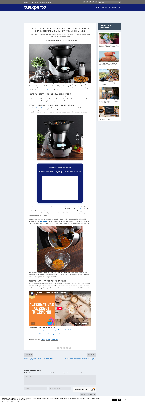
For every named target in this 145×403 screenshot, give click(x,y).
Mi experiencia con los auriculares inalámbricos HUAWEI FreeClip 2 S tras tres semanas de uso (109, 46)
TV (119, 7)
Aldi (81, 209)
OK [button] (119, 399)
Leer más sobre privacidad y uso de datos (132, 399)
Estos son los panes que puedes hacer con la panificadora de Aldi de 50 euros (52, 330)
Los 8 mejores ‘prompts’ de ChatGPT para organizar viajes (108, 118)
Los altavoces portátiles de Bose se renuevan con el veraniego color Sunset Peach (108, 65)
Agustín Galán (55, 40)
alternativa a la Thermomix (39, 108)
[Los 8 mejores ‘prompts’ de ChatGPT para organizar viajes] (109, 111)
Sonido (114, 7)
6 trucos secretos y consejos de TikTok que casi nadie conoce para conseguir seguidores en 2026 (109, 101)
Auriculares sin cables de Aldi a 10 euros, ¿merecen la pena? (46, 334)
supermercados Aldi (43, 90)
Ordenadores (106, 7)
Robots (48, 339)
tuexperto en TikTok (45, 2)
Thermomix (54, 339)
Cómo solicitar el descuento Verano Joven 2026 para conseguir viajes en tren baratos (108, 83)
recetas (73, 288)
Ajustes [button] (114, 399)
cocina (43, 339)
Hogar (98, 7)
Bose (36, 2)
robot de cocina (43, 221)
